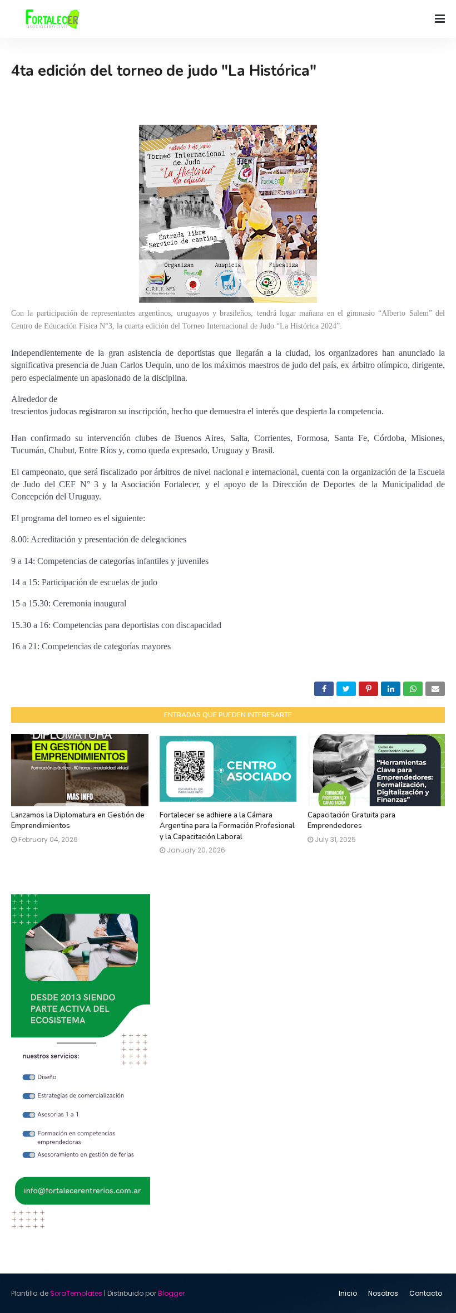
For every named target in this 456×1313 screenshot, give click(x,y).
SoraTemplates (76, 1293)
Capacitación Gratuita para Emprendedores (351, 820)
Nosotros (383, 1293)
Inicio (348, 1293)
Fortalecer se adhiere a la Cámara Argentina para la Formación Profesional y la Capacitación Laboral (227, 826)
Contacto (425, 1293)
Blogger (171, 1293)
